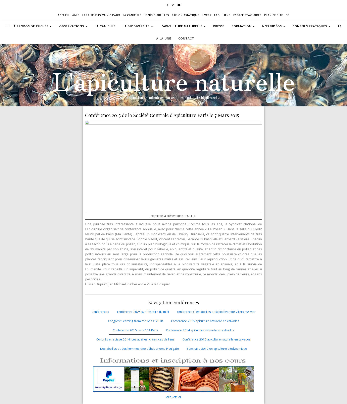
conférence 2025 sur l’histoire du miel (143, 312)
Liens (226, 15)
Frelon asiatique (185, 15)
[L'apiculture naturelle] (173, 75)
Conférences (100, 312)
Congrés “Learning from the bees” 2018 (135, 321)
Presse (219, 26)
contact (186, 38)
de (287, 15)
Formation (241, 26)
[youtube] (179, 5)
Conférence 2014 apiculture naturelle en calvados (200, 330)
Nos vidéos (272, 26)
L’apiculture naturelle (181, 26)
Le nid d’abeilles (156, 15)
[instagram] (173, 5)
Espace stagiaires (247, 15)
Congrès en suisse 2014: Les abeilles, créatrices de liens (135, 339)
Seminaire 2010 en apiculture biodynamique (217, 348)
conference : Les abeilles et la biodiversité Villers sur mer (216, 312)
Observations (71, 26)
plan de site (273, 15)
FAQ (217, 15)
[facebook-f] (167, 5)
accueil (63, 15)
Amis (76, 15)
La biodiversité (136, 26)
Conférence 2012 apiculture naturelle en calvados (217, 339)
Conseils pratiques (310, 26)
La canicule (132, 15)
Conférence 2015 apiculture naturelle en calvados (205, 321)
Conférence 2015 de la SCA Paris (135, 330)
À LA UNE (163, 38)
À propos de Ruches (30, 26)
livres (206, 15)
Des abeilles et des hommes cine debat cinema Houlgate (139, 348)
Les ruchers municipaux (101, 15)
